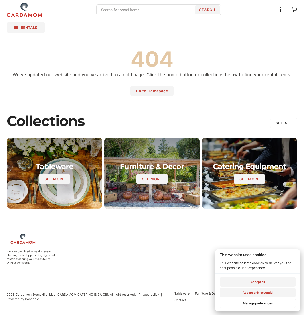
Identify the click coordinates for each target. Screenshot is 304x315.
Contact (180, 300)
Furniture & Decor (207, 293)
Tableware (182, 293)
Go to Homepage (152, 91)
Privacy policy (149, 294)
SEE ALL (284, 123)
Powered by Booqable (23, 299)
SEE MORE (55, 179)
